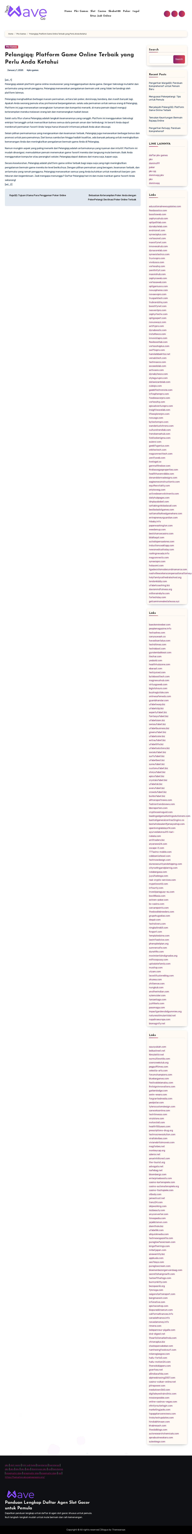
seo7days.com (156, 1262)
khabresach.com (157, 1425)
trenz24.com (156, 1202)
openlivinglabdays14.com (162, 828)
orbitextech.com (157, 449)
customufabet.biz (158, 768)
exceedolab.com (157, 366)
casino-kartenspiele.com (162, 1182)
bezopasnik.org (157, 1286)
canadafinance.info (159, 1318)
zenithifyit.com (157, 270)
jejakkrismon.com (158, 1222)
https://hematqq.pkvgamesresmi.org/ (25, 1477)
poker (152, 167)
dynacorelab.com (158, 250)
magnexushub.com (159, 680)
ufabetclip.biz (156, 708)
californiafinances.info (161, 1314)
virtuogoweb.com (158, 684)
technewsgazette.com (161, 1238)
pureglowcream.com (159, 1266)
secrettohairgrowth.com (162, 1274)
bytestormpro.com (158, 422)
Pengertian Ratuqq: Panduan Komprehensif (165, 130)
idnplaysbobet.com (159, 501)
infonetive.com (157, 1302)
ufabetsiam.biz (157, 720)
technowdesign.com (160, 860)
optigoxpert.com (157, 318)
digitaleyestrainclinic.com (162, 1393)
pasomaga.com (157, 1007)
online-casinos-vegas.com (163, 1401)
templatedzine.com (159, 935)
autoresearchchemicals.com (164, 1433)
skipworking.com (158, 1206)
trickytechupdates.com (161, 1417)
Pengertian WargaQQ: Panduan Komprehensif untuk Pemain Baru (165, 86)
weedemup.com (157, 529)
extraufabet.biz (157, 740)
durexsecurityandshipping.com (165, 864)
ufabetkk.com (156, 1230)
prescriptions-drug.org (161, 1130)
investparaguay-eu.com (161, 892)
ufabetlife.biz (156, 744)
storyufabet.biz (157, 772)
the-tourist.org (157, 1162)
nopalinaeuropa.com (159, 1019)
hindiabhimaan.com (159, 1421)
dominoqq (154, 183)
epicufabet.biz (156, 776)
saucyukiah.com (157, 1046)
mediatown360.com (159, 1389)
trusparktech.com (158, 298)
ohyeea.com (155, 979)
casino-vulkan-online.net (162, 1381)
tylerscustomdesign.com (162, 1106)
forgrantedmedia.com (160, 1098)
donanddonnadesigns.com (163, 477)
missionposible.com (159, 1397)
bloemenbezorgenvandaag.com (165, 1270)
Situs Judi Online (101, 16)
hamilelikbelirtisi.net (159, 354)
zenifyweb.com (157, 457)
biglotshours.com (158, 688)
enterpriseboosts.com (160, 1178)
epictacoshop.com (158, 1306)
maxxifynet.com (157, 242)
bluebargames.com (159, 1078)
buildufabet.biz (157, 796)
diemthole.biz (156, 1226)
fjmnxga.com (156, 1290)
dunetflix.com (156, 951)
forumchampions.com (160, 1074)
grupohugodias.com (159, 915)
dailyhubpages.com (159, 497)
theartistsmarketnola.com (163, 1338)
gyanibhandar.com (159, 700)
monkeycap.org (157, 1150)
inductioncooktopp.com (161, 545)
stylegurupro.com (158, 378)
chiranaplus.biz (157, 1342)
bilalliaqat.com (156, 537)
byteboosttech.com (159, 676)
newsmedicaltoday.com (161, 549)
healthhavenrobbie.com (161, 473)
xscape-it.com (156, 848)
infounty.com (156, 888)
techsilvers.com (157, 923)
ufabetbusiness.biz (159, 728)
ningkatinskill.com (158, 927)
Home (68, 11)
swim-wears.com (158, 1094)
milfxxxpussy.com (158, 959)
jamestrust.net (157, 1198)
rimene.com (155, 1326)
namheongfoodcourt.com (162, 1350)
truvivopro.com (157, 258)
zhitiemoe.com (157, 983)
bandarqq (42, 1465)
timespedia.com (157, 1218)
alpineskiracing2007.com (162, 1377)
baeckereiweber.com (159, 624)
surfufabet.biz (156, 756)
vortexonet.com (157, 238)
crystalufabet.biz (158, 780)
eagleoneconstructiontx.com (164, 481)
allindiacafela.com (158, 1373)
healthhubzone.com (159, 664)
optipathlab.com (157, 222)
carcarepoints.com (159, 907)
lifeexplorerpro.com (159, 414)
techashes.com (157, 632)
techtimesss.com (158, 1114)
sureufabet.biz (157, 764)
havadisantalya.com (159, 640)
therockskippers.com (160, 1365)
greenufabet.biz (157, 732)
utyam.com (155, 971)
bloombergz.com (157, 1174)
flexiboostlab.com (158, 342)
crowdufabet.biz (158, 792)
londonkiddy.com (158, 581)
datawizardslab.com (159, 382)
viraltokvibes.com (158, 1138)
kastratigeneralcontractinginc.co (166, 820)
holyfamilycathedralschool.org (165, 577)
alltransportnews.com (160, 800)
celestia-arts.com (158, 1070)
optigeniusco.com (158, 286)
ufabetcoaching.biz (159, 585)
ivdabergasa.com (158, 872)
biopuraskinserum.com (161, 1310)
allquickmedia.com (159, 1234)
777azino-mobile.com (160, 852)
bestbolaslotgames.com (161, 509)
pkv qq (152, 171)
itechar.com (155, 656)
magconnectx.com (159, 557)
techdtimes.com (157, 644)
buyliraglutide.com (159, 692)
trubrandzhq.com (158, 302)
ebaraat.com (155, 668)
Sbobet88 (115, 11)
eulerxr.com (155, 441)
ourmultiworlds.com (159, 1058)
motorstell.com (157, 1122)
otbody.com (155, 1194)
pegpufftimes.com (158, 1066)
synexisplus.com (157, 234)
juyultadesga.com (158, 876)
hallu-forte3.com (158, 1357)
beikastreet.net (157, 1050)
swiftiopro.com (157, 350)
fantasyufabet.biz (158, 716)
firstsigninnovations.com (162, 1086)
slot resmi (15, 1465)
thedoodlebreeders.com (161, 911)
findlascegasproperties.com (163, 469)
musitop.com (156, 967)
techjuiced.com (157, 672)
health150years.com (159, 1126)
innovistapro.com (158, 338)
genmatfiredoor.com (159, 465)
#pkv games (33, 70)
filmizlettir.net (156, 1054)
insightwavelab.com (159, 410)
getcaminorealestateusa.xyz (164, 601)
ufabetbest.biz (157, 760)
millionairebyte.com (159, 593)
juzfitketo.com (156, 1003)
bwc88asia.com (157, 896)
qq (49, 1469)
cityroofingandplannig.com (163, 868)
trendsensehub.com (159, 434)
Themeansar (118, 1529)
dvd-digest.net (157, 1334)
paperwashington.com (161, 525)
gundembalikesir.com (160, 652)
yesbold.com (155, 660)
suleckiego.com (157, 1441)
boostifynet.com (158, 306)
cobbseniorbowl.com (159, 856)
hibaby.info (155, 521)
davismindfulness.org (160, 589)
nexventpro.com (157, 310)
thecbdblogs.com (158, 1429)
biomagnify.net (157, 1023)
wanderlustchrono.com (161, 426)
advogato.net (156, 1166)
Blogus (104, 1529)
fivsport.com (155, 931)
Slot (93, 11)
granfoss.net (156, 1369)
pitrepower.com (157, 1385)
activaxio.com (156, 370)
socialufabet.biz (157, 752)
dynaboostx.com (158, 330)
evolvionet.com (157, 230)
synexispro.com (157, 561)
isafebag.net (155, 1170)
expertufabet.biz (158, 712)
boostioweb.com (157, 214)
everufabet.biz (157, 788)
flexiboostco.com (158, 210)
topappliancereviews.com (162, 1413)
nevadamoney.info (159, 1322)
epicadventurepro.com (161, 406)
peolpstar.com (156, 1102)
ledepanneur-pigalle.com (162, 1330)
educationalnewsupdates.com (165, 206)
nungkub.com (156, 987)
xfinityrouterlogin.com (161, 1405)
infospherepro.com (159, 394)
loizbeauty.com (157, 1210)
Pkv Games (81, 11)
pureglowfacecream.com (162, 1242)
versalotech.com (158, 358)
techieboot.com (157, 648)
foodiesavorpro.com (159, 398)
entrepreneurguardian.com (163, 517)
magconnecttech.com (160, 453)
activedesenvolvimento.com (164, 493)
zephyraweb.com (158, 278)
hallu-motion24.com (160, 1362)
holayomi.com (156, 565)
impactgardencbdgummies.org (165, 1011)
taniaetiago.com (157, 999)
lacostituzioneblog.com (161, 975)
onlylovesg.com (157, 489)
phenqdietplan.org (159, 943)
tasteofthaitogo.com (160, 1278)
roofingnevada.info (159, 553)
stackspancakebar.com (161, 1346)
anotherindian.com (159, 991)
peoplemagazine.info (160, 628)
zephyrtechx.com (158, 314)
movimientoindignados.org (163, 955)
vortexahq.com (157, 266)
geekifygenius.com (159, 445)
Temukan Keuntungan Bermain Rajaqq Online (165, 119)
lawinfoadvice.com (159, 939)
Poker (126, 11)
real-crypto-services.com (162, 880)
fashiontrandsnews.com (162, 804)
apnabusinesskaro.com (161, 1437)
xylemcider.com (157, 995)
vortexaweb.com (158, 282)
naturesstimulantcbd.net (162, 1015)
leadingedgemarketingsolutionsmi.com (169, 816)
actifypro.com (156, 326)
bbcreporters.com (158, 808)
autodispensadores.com (161, 541)
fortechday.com (157, 597)
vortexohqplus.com (159, 346)
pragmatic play (14, 1473)
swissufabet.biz (157, 724)
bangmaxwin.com (158, 1298)
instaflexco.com (157, 334)
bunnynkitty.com (158, 1282)
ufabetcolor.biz (157, 736)
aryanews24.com (158, 844)
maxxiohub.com (157, 274)
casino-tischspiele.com (161, 1190)
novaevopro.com (157, 294)
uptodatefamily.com (159, 963)
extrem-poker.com (158, 899)
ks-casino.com (156, 904)
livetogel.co (155, 461)
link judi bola (28, 1465)
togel (136, 11)
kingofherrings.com (159, 1246)
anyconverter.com (158, 1214)
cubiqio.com (155, 386)
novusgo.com (156, 418)
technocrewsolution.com (162, 1134)
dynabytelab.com (158, 226)
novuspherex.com (158, 290)
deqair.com (155, 919)
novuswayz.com (157, 322)
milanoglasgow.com (159, 1354)
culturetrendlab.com (160, 430)
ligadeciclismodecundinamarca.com (168, 569)
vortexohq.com (157, 402)
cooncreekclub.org (159, 1062)
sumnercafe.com (158, 947)
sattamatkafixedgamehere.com (165, 513)
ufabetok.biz (155, 784)
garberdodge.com (158, 1090)
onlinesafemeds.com (160, 696)
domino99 (154, 163)
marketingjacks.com (159, 1409)
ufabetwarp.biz (157, 704)
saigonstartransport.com (162, 1294)
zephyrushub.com (158, 218)
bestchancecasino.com (161, 533)
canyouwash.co (157, 636)
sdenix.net (154, 1154)
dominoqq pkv (156, 175)
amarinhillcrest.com (159, 1158)
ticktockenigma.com (159, 438)
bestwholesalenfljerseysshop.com (167, 824)
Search (154, 49)
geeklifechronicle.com (160, 390)
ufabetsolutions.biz (159, 748)
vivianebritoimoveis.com (162, 1142)
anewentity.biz (157, 1254)
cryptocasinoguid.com (161, 812)
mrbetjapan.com (157, 1250)
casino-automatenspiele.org (164, 1186)
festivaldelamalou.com (161, 1082)
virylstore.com (156, 1118)
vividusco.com (156, 262)
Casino (102, 11)
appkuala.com (156, 1258)
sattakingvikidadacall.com (163, 505)
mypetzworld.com (158, 884)
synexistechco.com (159, 254)
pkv (151, 159)
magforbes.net (157, 1146)
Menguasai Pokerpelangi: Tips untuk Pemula (165, 98)
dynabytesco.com (158, 374)
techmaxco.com (157, 362)
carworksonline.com (159, 1110)
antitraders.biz (157, 840)
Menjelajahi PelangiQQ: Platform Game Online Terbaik (166, 109)
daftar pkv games (158, 155)
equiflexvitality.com (159, 485)
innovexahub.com (158, 246)
